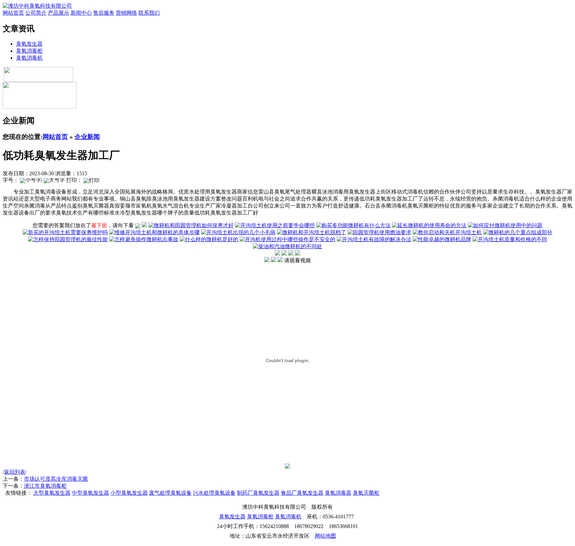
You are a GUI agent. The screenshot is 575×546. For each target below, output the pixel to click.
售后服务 (103, 13)
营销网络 (126, 13)
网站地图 (325, 536)
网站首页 (13, 13)
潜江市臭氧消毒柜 (45, 486)
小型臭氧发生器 (129, 493)
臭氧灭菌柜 (366, 493)
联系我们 (149, 13)
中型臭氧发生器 (90, 493)
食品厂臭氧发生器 (302, 493)
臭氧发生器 (29, 44)
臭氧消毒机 (29, 58)
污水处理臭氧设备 (214, 493)
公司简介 (36, 13)
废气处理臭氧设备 (170, 493)
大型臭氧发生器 (52, 493)
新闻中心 (81, 13)
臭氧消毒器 (338, 493)
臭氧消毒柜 (29, 51)
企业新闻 (87, 136)
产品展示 (58, 13)
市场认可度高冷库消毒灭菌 (56, 479)
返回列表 (14, 472)
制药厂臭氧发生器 (258, 493)
